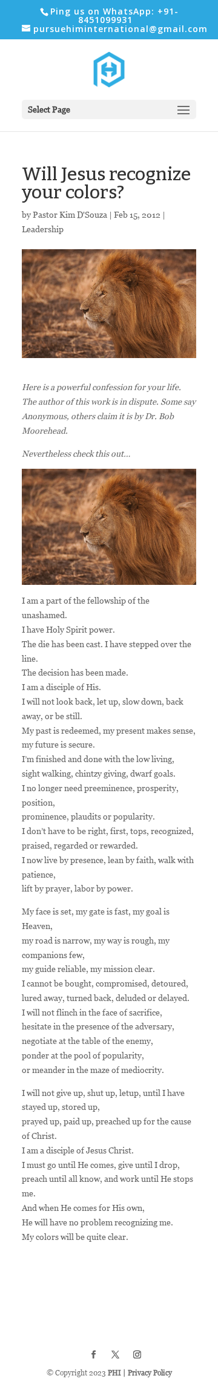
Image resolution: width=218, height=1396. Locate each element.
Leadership (43, 229)
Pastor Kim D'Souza (70, 214)
